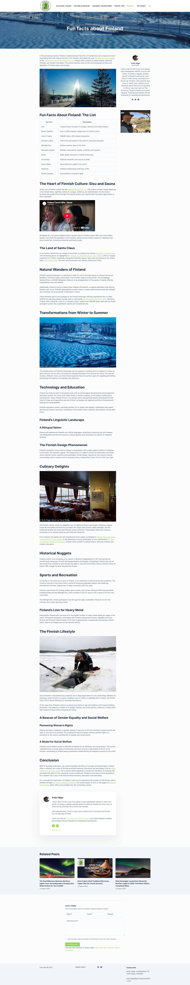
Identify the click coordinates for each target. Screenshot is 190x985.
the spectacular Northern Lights (94, 299)
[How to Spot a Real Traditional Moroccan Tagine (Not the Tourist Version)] (94, 868)
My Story (141, 6)
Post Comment (72, 944)
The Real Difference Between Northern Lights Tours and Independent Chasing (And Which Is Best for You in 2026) (57, 883)
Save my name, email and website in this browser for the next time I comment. (92, 939)
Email (89, 914)
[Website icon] (57, 825)
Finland (98, 34)
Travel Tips (119, 6)
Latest (104, 34)
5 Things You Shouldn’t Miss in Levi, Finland (86, 256)
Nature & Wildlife (82, 6)
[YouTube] (138, 99)
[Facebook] (132, 99)
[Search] (149, 6)
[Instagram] (101, 967)
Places (130, 6)
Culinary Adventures (102, 6)
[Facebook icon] (53, 825)
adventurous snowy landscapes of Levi (59, 61)
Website (110, 914)
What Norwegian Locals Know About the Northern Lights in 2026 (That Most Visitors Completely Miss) (132, 883)
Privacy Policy (81, 967)
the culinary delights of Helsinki (64, 783)
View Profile (135, 65)
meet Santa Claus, (51, 260)
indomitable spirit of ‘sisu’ (77, 189)
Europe (93, 34)
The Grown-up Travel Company (78, 818)
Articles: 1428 (56, 830)
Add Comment (72, 921)
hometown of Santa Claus (105, 253)
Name (69, 914)
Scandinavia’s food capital (104, 58)
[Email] (135, 99)
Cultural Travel (64, 6)
